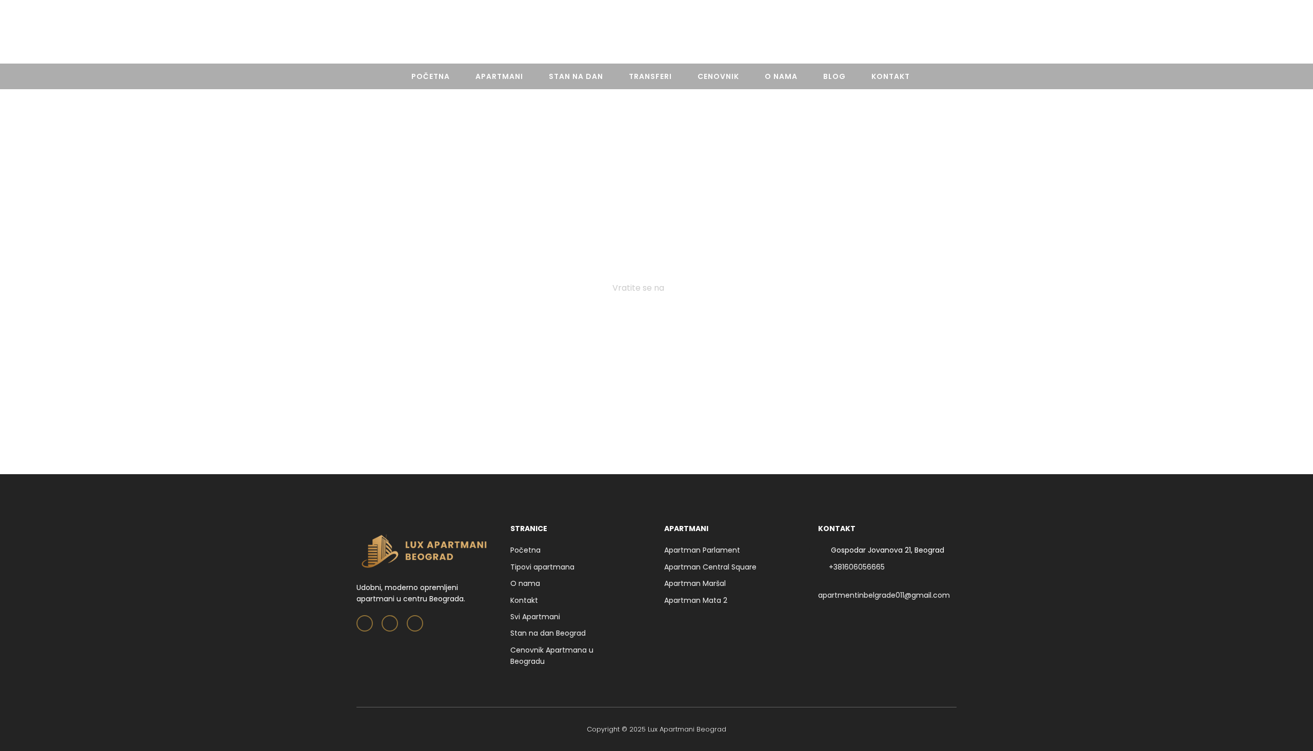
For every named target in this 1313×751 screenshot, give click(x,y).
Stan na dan (576, 76)
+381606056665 (924, 33)
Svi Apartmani (535, 617)
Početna (430, 76)
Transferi (650, 76)
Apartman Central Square (710, 567)
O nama (781, 76)
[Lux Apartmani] (656, 34)
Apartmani (499, 76)
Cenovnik (718, 76)
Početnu (683, 288)
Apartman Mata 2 (695, 600)
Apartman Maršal (695, 583)
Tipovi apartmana (542, 567)
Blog (834, 76)
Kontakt (890, 76)
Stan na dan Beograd (548, 633)
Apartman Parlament (702, 550)
